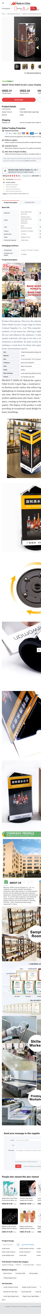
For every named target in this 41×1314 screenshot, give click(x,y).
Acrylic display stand (8, 1255)
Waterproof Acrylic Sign (10, 1292)
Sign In (5, 194)
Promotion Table (20, 1273)
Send (18, 1166)
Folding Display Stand (9, 1278)
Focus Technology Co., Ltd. (24, 1306)
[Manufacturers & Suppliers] (20, 3)
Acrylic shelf (22, 1255)
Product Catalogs (28, 1244)
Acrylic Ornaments (24, 1252)
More (3, 1300)
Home (3, 14)
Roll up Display (33, 1273)
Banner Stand (7, 1273)
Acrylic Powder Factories (10, 1287)
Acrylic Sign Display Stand (11, 1296)
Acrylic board (6, 1248)
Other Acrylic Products (8, 1252)
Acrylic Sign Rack (26, 1292)
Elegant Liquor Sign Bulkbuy (31, 1296)
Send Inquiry (18, 100)
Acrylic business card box (26, 1248)
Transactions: (32, 176)
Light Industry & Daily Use (13, 14)
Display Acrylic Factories (29, 1287)
